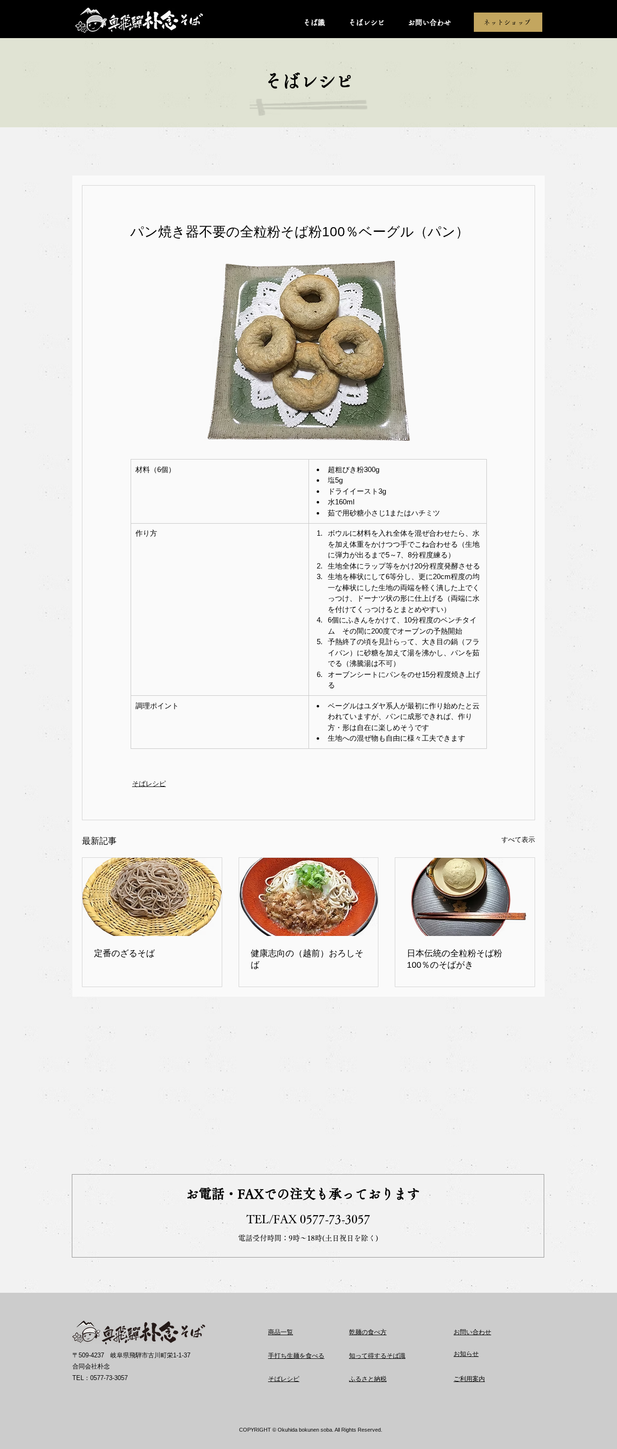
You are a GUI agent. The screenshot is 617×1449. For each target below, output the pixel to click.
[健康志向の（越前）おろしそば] (308, 897)
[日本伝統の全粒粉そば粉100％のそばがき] (465, 897)
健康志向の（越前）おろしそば (307, 959)
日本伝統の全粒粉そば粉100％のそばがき (454, 959)
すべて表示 (518, 839)
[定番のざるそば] (152, 897)
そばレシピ (149, 783)
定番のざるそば (124, 953)
